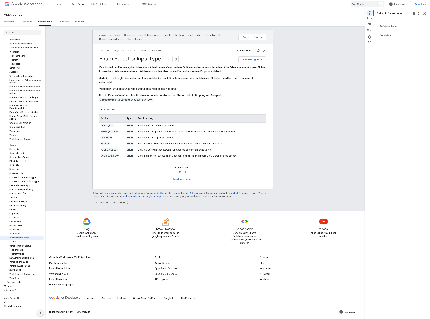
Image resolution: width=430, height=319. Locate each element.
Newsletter (265, 268)
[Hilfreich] (258, 50)
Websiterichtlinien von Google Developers (143, 196)
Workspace (33, 4)
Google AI (169, 298)
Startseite (104, 50)
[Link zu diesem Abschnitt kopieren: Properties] (119, 110)
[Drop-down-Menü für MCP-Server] (160, 4)
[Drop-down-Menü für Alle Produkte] (110, 4)
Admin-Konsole (163, 263)
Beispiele (63, 21)
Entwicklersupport (58, 279)
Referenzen (45, 21)
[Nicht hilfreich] (263, 50)
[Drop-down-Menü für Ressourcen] (135, 4)
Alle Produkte (98, 4)
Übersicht (59, 4)
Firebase (121, 298)
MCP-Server (149, 4)
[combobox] (367, 4)
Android (91, 298)
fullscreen (419, 14)
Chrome (106, 298)
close (425, 14)
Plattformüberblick (59, 263)
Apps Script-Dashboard (167, 268)
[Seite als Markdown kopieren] (176, 59)
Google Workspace (122, 50)
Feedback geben (252, 59)
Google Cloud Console (166, 274)
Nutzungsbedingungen (61, 284)
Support (79, 21)
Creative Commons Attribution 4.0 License (180, 193)
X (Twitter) (265, 274)
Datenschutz (83, 312)
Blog (262, 263)
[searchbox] (22, 32)
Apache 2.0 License (238, 193)
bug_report (414, 14)
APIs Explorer (162, 279)
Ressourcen (124, 4)
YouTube (264, 279)
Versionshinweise (58, 274)
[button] (22, 282)
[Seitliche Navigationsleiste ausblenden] (40, 313)
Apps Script (78, 4)
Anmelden (420, 4)
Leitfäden (27, 21)
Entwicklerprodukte (59, 268)
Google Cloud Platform (145, 298)
